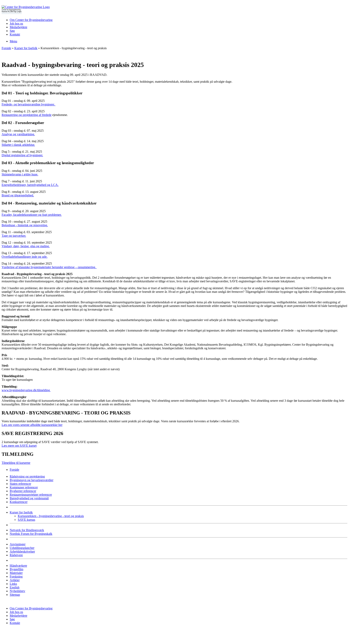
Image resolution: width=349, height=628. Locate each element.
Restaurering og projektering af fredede (27, 115)
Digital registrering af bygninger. (22, 155)
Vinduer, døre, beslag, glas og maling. (26, 246)
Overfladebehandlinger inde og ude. (24, 256)
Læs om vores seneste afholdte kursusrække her (32, 425)
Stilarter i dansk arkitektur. (18, 144)
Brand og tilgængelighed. (18, 195)
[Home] (26, 7)
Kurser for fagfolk (25, 48)
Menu (13, 41)
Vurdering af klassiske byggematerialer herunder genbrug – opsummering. (49, 267)
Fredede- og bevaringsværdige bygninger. (29, 104)
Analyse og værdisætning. (18, 134)
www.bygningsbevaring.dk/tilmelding (26, 390)
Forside (6, 48)
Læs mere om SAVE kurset (19, 445)
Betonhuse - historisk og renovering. (25, 225)
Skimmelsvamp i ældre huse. (20, 174)
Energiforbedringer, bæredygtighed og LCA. (30, 185)
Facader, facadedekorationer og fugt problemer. (32, 214)
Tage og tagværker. (14, 235)
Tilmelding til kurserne (16, 462)
